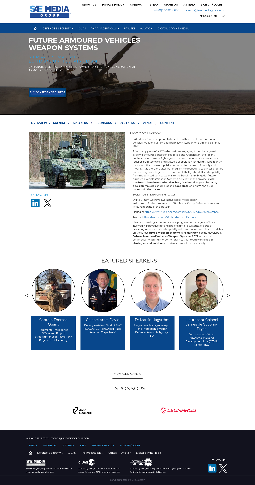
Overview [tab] (39, 123)
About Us (89, 4)
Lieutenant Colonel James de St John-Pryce (201, 324)
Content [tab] (167, 123)
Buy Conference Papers (47, 92)
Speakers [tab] (80, 123)
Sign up (125, 445)
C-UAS (82, 28)
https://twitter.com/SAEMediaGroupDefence (169, 217)
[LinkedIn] (212, 468)
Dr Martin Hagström (152, 320)
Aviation (146, 28)
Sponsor (171, 4)
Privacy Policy (113, 4)
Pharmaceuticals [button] (104, 28)
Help (83, 445)
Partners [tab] (127, 123)
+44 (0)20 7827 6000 (166, 10)
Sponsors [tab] (104, 123)
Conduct (137, 4)
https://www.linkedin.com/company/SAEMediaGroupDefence (181, 211)
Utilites (129, 28)
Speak (154, 4)
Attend (189, 4)
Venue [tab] (147, 123)
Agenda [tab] (59, 123)
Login (135, 445)
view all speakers (127, 373)
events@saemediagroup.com (206, 10)
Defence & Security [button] (56, 28)
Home (35, 28)
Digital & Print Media (173, 28)
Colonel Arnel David (103, 320)
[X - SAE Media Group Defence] (223, 468)
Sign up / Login (211, 4)
